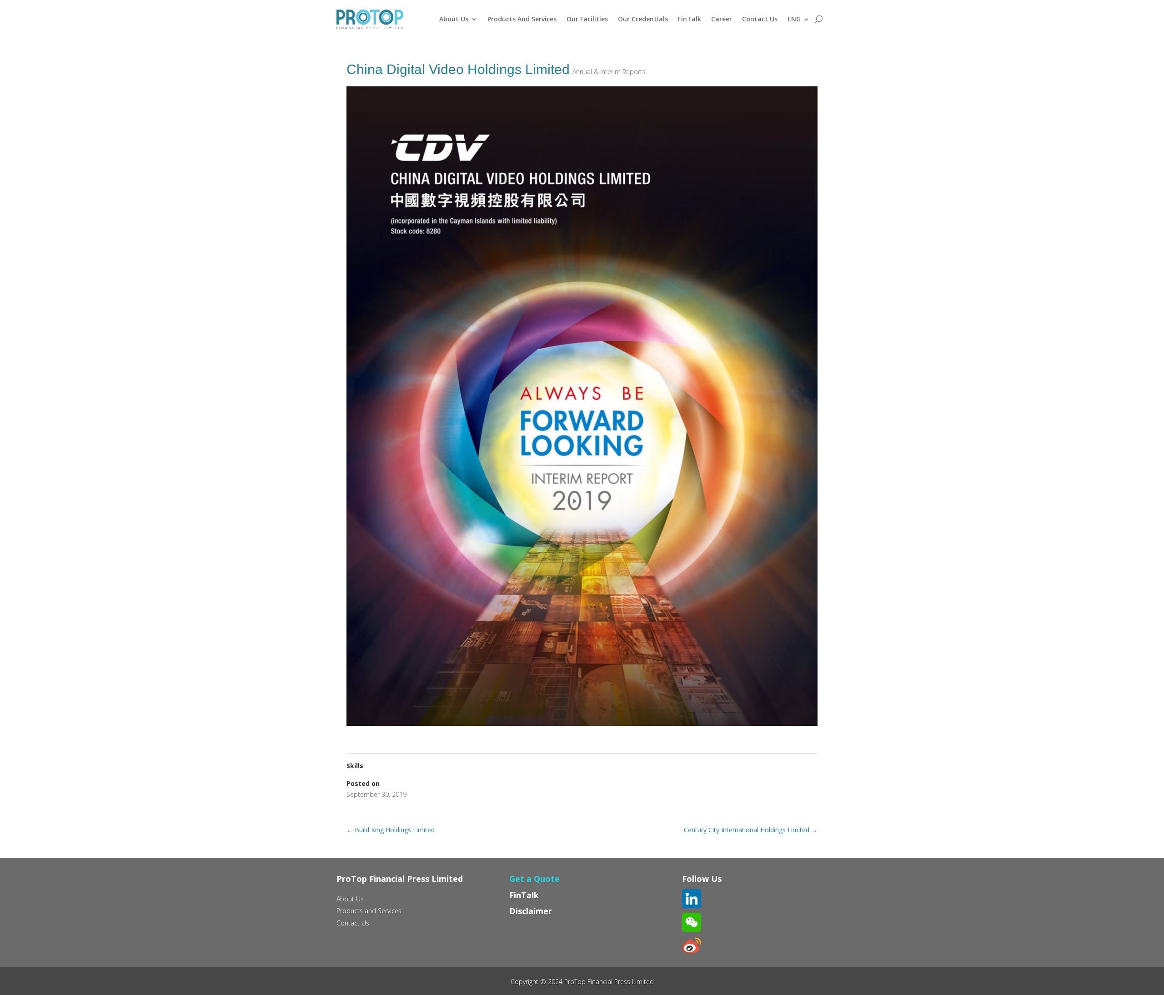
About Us (453, 19)
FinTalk (689, 19)
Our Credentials (643, 19)
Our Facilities (587, 19)
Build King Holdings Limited (390, 829)
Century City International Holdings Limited (751, 829)
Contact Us (760, 19)
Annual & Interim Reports (609, 71)
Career (721, 19)
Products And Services (522, 19)
